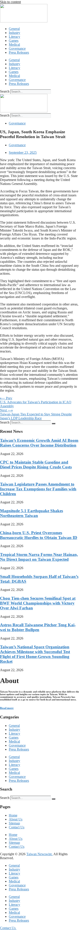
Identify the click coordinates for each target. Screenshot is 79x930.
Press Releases (19, 52)
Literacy (14, 36)
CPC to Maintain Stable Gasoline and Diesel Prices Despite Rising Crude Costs (36, 464)
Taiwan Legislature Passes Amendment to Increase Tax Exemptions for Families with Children (38, 489)
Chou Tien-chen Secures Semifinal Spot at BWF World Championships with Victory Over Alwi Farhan (37, 603)
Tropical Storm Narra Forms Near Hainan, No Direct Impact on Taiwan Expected (39, 557)
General (14, 29)
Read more (7, 708)
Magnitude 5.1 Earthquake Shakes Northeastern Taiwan (31, 513)
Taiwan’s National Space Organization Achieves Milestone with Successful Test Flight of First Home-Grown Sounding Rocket (35, 654)
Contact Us (16, 827)
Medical (14, 44)
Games (13, 40)
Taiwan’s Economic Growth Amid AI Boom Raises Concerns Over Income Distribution (39, 443)
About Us (15, 819)
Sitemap (14, 823)
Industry (14, 33)
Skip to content (10, 2)
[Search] (53, 423)
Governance (17, 48)
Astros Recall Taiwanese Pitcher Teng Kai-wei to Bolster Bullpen (38, 627)
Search (4, 91)
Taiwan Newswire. (39, 854)
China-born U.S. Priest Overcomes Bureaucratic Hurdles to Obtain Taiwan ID (38, 535)
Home (13, 815)
